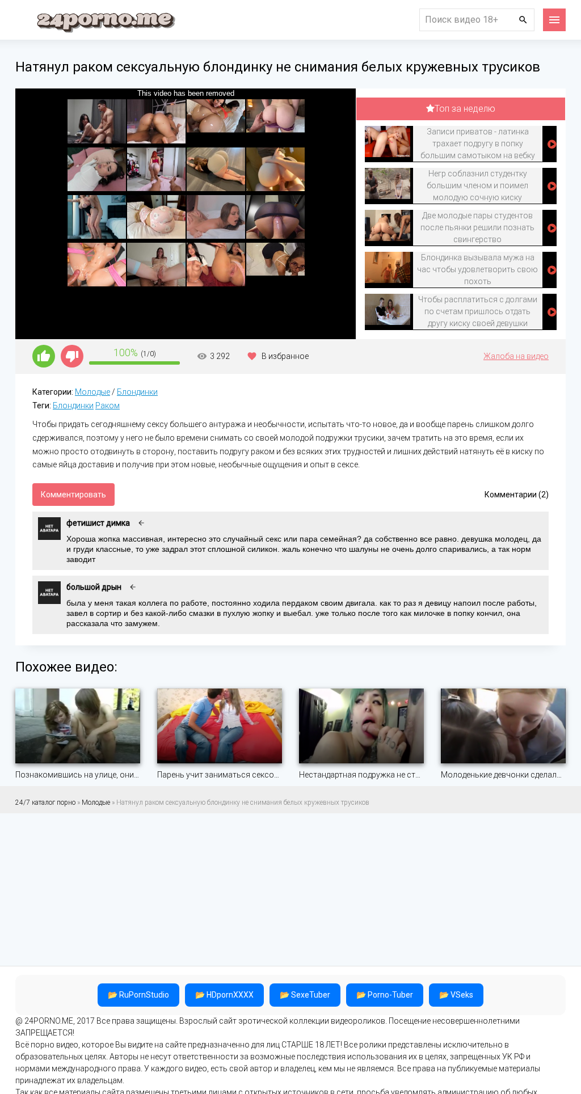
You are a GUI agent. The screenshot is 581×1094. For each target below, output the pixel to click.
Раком (107, 405)
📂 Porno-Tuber (384, 994)
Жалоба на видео (516, 356)
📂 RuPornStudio (138, 994)
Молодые (92, 391)
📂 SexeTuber (305, 994)
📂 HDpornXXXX (224, 994)
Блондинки (137, 391)
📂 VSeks (456, 994)
